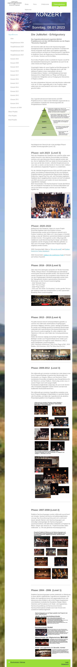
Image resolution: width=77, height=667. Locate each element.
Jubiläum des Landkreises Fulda (53, 255)
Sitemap (22, 662)
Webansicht (65, 664)
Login (67, 662)
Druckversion (14, 662)
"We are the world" (56, 249)
